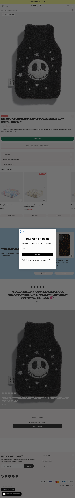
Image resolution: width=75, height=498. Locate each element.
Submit (37, 254)
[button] (12, 494)
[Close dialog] (21, 231)
